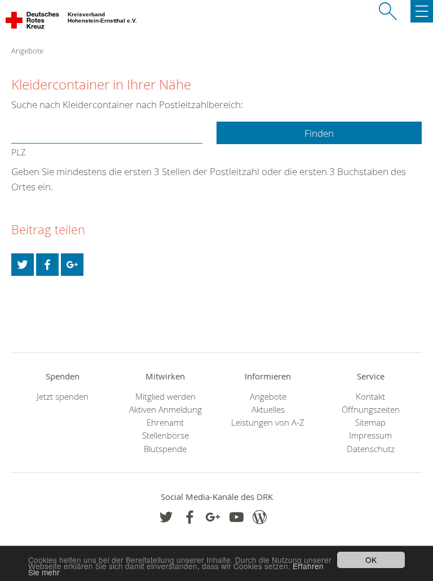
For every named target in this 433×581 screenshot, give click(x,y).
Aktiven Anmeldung (165, 409)
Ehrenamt (165, 422)
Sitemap (370, 422)
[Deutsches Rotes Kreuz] (33, 22)
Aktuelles (268, 409)
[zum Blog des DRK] (260, 517)
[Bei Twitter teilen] (22, 264)
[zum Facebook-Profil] (166, 517)
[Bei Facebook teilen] (47, 264)
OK (371, 559)
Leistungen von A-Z (267, 422)
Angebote (268, 396)
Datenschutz (371, 449)
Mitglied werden (165, 396)
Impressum (370, 435)
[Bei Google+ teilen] (72, 264)
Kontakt (370, 396)
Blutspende (165, 449)
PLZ (18, 152)
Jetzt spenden (63, 396)
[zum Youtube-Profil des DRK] (236, 517)
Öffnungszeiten (371, 409)
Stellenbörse (165, 435)
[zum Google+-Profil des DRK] (213, 517)
